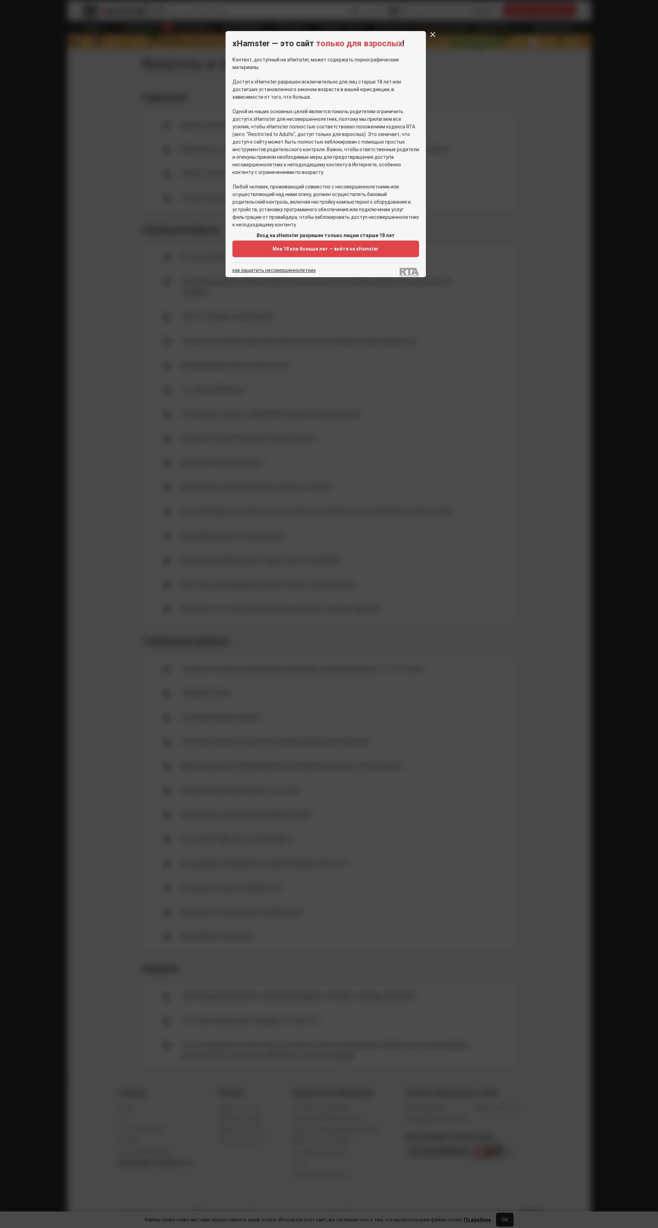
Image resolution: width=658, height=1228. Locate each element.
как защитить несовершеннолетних (274, 270)
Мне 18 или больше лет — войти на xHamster (326, 249)
